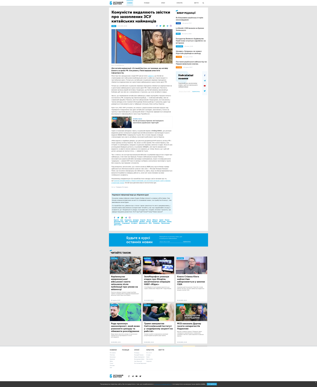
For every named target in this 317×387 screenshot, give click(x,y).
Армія (161, 220)
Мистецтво (149, 359)
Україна (154, 221)
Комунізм (156, 223)
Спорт (111, 363)
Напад (169, 221)
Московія (162, 221)
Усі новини (113, 352)
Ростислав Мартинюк (140, 363)
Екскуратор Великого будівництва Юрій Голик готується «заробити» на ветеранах (191, 41)
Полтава (112, 365)
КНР (126, 221)
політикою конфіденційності (163, 384)
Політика (114, 258)
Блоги (149, 220)
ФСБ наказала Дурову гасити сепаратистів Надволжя (189, 326)
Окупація (117, 223)
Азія (121, 220)
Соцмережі (126, 223)
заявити (151, 76)
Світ (111, 367)
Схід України (133, 221)
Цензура (136, 220)
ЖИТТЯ (196, 3)
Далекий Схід (118, 221)
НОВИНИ (129, 3)
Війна (111, 361)
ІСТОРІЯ (179, 56)
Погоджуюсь (212, 384)
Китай (148, 221)
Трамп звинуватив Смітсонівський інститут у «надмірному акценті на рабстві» (158, 327)
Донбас (142, 221)
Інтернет (134, 223)
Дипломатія (143, 223)
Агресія (142, 220)
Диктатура (118, 224)
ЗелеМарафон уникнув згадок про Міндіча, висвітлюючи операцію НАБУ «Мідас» (157, 280)
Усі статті (149, 352)
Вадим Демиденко (139, 357)
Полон (167, 220)
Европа (116, 220)
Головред (136, 352)
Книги (148, 357)
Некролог (149, 361)
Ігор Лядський (138, 361)
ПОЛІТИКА (179, 46)
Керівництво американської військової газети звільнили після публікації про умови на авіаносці (124, 283)
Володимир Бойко (139, 359)
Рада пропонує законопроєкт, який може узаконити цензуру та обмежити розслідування (125, 327)
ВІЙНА (113, 26)
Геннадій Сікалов (138, 355)
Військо (155, 220)
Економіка (112, 357)
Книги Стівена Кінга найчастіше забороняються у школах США (191, 280)
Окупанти (128, 220)
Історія (148, 355)
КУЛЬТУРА (179, 3)
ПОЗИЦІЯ (146, 3)
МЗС (150, 223)
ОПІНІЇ (163, 3)
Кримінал (112, 359)
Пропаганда (165, 223)
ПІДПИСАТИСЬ (196, 91)
